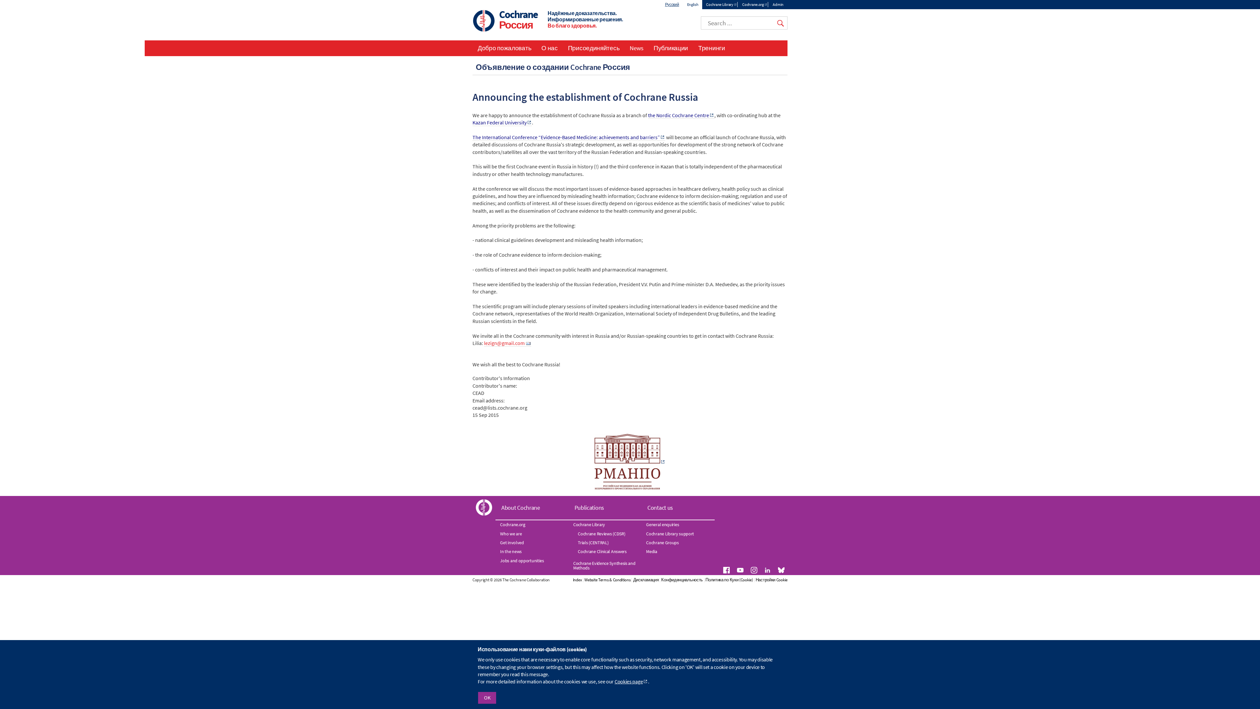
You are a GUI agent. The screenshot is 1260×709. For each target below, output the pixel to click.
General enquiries (662, 524)
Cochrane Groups (662, 543)
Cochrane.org (753, 4)
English (693, 4)
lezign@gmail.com (504, 343)
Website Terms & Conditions (607, 580)
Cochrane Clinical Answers (602, 551)
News (636, 48)
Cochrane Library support (670, 534)
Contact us (660, 507)
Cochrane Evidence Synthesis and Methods (604, 565)
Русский (672, 4)
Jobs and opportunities (522, 561)
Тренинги (711, 48)
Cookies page (629, 681)
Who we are (511, 534)
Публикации (671, 48)
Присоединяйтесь (594, 48)
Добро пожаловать (504, 48)
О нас (549, 48)
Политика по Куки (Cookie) (729, 580)
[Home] (483, 21)
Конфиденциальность (682, 580)
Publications (589, 507)
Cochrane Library (719, 4)
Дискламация (646, 580)
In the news (511, 551)
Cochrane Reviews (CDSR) (601, 534)
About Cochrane (520, 507)
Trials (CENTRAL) (593, 543)
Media (651, 551)
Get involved (512, 543)
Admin (778, 4)
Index (577, 580)
